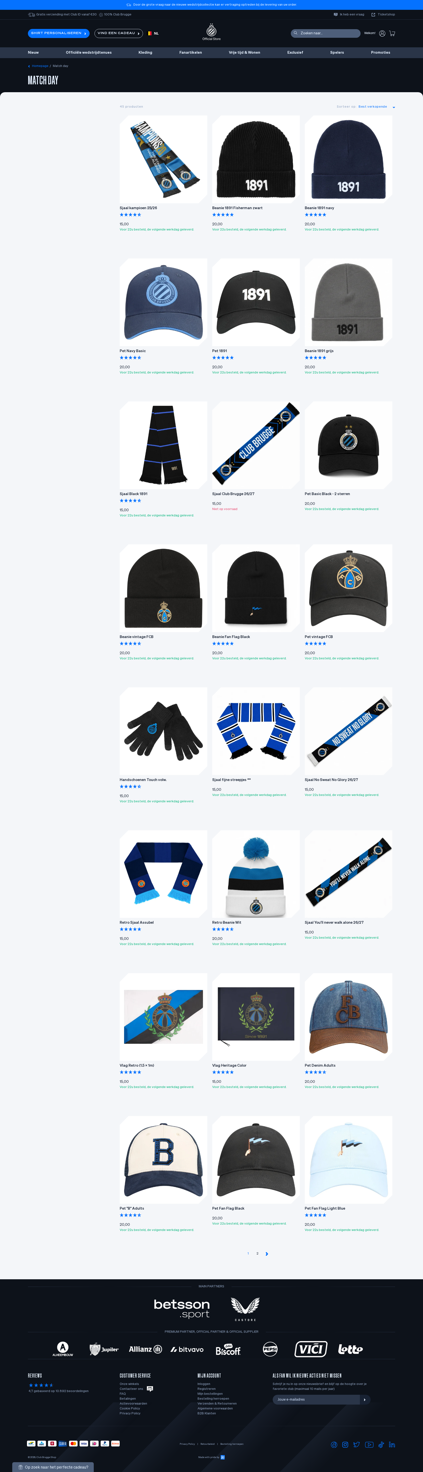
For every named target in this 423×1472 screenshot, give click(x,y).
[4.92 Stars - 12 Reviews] (223, 1072)
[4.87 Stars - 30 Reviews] (131, 501)
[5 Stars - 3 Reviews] (316, 644)
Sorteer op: (347, 106)
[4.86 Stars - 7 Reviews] (316, 1072)
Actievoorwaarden (133, 1403)
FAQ (123, 1393)
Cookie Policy (130, 1408)
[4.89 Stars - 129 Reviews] (223, 215)
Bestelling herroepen (213, 1398)
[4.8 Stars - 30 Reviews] (131, 358)
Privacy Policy (130, 1413)
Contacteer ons (131, 1389)
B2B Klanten (207, 1413)
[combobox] (152, 33)
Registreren (207, 1389)
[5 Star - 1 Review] (316, 1215)
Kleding (145, 52)
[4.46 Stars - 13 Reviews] (131, 787)
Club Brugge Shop (46, 1457)
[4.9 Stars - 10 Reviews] (223, 644)
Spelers (337, 52)
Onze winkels (129, 1384)
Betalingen (128, 1398)
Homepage (40, 66)
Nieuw (33, 52)
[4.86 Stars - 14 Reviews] (131, 644)
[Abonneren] (365, 1400)
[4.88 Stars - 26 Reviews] (223, 358)
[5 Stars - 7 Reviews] (131, 1072)
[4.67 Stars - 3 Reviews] (223, 929)
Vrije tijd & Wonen (244, 52)
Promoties (380, 52)
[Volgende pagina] (267, 1254)
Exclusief (295, 52)
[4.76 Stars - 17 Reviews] (131, 215)
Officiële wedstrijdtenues (89, 52)
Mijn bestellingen (210, 1393)
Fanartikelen (190, 52)
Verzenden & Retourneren (217, 1403)
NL (156, 33)
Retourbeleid (207, 1444)
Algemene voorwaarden (215, 1408)
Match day (60, 66)
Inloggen (204, 1384)
